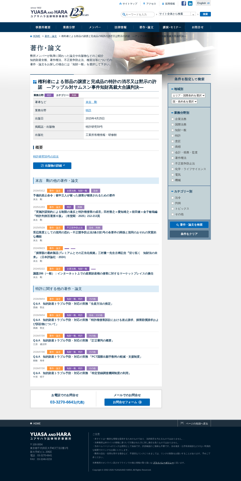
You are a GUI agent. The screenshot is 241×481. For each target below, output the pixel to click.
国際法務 (180, 124)
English (201, 3)
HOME (36, 36)
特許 (88, 110)
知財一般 (180, 130)
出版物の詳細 (53, 165)
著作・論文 (146, 27)
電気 (177, 174)
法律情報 (120, 27)
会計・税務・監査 (186, 152)
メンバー (95, 27)
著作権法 (180, 157)
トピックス (181, 208)
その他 (179, 214)
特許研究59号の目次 (46, 156)
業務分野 (69, 27)
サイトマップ (130, 3)
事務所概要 (43, 27)
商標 (177, 146)
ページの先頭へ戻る (197, 423)
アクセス (151, 3)
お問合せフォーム (125, 402)
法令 (177, 197)
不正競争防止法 (184, 163)
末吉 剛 (91, 102)
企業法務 (180, 119)
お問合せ (198, 27)
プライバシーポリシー (163, 463)
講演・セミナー (172, 27)
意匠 (177, 141)
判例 (177, 203)
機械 (177, 180)
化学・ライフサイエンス (190, 169)
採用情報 (170, 3)
